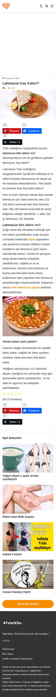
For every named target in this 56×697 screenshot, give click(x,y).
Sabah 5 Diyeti (12, 554)
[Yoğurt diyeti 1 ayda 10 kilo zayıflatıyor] (28, 458)
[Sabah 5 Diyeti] (28, 536)
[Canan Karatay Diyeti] (28, 574)
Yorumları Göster (28, 603)
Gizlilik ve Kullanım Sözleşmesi (17, 659)
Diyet (17, 78)
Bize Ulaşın (7, 654)
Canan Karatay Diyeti (16, 592)
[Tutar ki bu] (6, 6)
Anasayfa (8, 78)
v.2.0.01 (5, 641)
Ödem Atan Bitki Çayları (18, 516)
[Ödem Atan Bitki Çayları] (28, 499)
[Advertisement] (28, 45)
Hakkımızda (8, 649)
